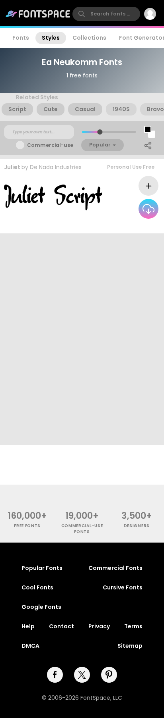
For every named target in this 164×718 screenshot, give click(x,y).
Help (28, 626)
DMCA (30, 646)
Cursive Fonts (123, 587)
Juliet (12, 167)
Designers (137, 526)
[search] (106, 14)
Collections (89, 38)
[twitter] (82, 675)
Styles (51, 38)
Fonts (20, 38)
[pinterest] (109, 675)
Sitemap (130, 646)
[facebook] (55, 675)
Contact (61, 626)
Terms (133, 626)
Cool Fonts (37, 587)
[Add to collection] (148, 186)
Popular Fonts (41, 568)
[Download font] (148, 209)
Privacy (99, 626)
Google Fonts (41, 607)
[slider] (99, 132)
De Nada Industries (56, 167)
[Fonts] (38, 14)
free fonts (27, 526)
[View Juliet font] (53, 197)
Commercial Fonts (115, 568)
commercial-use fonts (82, 529)
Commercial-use (50, 145)
